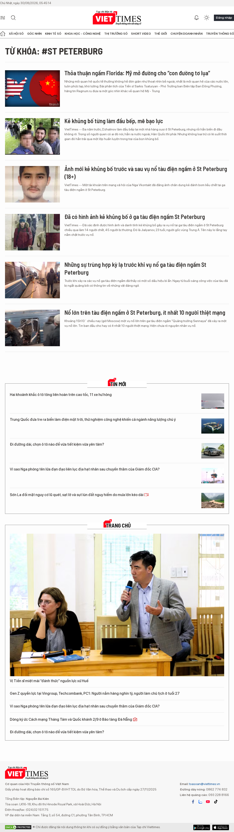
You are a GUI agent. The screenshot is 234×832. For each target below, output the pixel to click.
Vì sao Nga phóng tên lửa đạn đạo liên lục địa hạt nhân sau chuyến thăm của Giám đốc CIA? (85, 469)
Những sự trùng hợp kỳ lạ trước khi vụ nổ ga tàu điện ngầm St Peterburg (135, 268)
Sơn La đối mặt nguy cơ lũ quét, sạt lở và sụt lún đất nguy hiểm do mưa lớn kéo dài (77, 495)
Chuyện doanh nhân (186, 33)
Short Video (141, 33)
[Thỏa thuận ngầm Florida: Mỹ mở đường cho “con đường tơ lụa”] (32, 88)
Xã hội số (16, 33)
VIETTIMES (117, 18)
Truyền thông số (220, 33)
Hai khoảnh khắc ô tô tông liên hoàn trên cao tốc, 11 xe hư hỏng (61, 395)
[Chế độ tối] (206, 18)
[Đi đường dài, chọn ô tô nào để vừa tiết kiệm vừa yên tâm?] (212, 450)
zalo (200, 801)
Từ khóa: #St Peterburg (54, 50)
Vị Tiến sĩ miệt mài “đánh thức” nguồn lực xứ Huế (49, 681)
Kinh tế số (53, 33)
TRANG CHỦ (118, 525)
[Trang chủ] (2, 33)
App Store (201, 827)
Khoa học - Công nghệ (83, 33)
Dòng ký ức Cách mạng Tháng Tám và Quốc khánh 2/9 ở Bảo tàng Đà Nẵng (71, 719)
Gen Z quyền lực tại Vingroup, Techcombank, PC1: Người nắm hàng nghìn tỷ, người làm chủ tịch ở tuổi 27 (95, 693)
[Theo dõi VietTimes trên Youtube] (208, 802)
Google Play (220, 827)
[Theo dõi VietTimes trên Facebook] (193, 801)
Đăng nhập (224, 17)
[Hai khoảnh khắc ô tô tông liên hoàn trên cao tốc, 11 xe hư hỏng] (212, 401)
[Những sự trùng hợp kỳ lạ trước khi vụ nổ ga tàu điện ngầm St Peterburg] (32, 280)
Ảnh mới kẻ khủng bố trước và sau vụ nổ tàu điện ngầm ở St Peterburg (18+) (145, 172)
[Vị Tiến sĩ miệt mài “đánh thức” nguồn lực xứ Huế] (117, 605)
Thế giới (160, 33)
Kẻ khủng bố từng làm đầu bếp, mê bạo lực (113, 120)
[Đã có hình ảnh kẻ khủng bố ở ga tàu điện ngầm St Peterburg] (32, 232)
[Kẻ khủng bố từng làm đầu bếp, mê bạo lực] (32, 136)
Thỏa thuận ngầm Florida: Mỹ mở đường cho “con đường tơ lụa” (137, 72)
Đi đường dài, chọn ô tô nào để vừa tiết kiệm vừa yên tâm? (57, 444)
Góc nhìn (34, 33)
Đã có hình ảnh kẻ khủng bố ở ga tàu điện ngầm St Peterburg (134, 216)
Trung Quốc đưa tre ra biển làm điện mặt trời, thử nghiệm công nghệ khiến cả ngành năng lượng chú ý (93, 419)
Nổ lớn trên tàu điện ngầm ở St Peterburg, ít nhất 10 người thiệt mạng (144, 312)
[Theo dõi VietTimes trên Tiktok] (216, 802)
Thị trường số (116, 33)
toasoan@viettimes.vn (204, 784)
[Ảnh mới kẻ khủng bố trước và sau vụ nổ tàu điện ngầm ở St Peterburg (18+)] (32, 184)
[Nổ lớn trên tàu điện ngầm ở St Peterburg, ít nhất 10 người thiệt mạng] (32, 328)
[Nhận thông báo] (196, 18)
